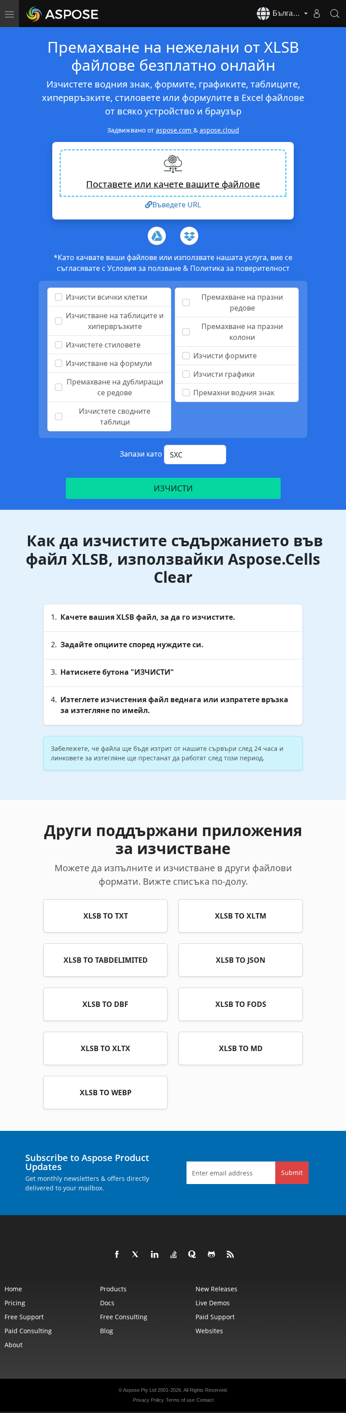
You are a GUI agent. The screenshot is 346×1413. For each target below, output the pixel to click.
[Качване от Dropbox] (189, 236)
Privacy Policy (148, 1400)
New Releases (216, 1289)
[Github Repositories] (212, 1255)
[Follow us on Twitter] (136, 1255)
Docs (107, 1303)
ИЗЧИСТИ (172, 488)
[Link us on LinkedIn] (155, 1255)
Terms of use (180, 1400)
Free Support (24, 1316)
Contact (205, 1400)
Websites (209, 1330)
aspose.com (174, 130)
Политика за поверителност (240, 268)
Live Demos (213, 1303)
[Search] (334, 13)
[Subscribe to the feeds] (231, 1255)
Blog (106, 1330)
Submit (292, 1172)
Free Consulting (123, 1316)
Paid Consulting (28, 1330)
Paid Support (215, 1316)
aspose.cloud (219, 130)
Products (113, 1289)
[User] (317, 13)
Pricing (15, 1303)
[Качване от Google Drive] (157, 236)
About (14, 1344)
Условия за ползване (145, 268)
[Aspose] (63, 13)
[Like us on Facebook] (117, 1255)
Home (13, 1289)
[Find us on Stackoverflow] (174, 1255)
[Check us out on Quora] (193, 1255)
